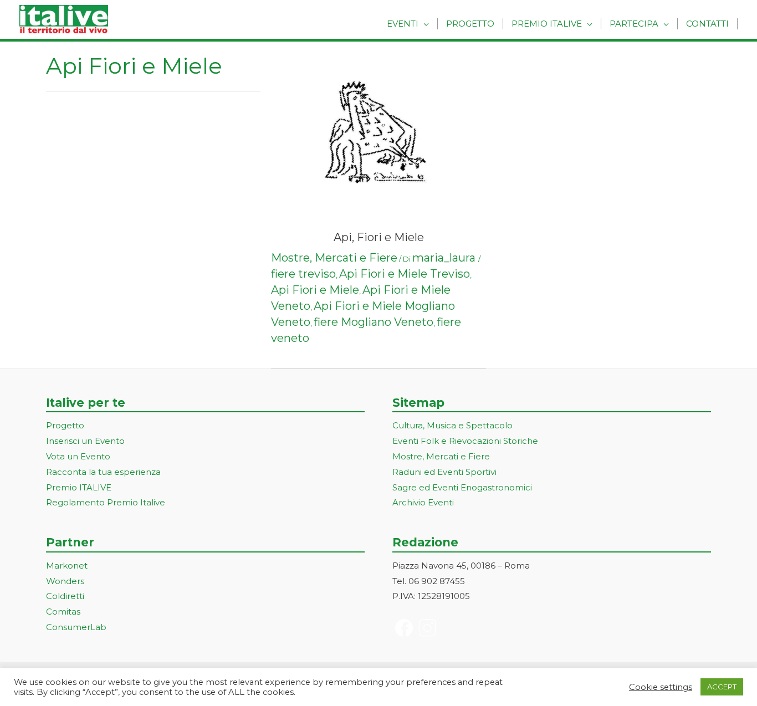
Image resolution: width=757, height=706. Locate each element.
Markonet (67, 565)
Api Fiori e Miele (315, 289)
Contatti (707, 23)
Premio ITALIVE (78, 487)
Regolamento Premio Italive (105, 502)
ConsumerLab (76, 627)
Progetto (470, 23)
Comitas (63, 611)
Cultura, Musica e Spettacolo (452, 425)
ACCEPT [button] (721, 686)
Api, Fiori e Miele (379, 237)
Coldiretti (65, 596)
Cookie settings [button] (660, 687)
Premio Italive (547, 23)
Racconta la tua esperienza (103, 472)
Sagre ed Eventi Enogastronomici (462, 487)
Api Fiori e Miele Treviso (404, 273)
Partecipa (634, 23)
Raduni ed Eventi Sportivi (444, 472)
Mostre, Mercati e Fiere (334, 257)
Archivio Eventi (423, 502)
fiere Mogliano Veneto (373, 322)
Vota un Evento (78, 456)
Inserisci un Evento (85, 441)
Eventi (402, 23)
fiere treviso (303, 273)
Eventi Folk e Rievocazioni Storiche (465, 441)
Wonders (65, 581)
